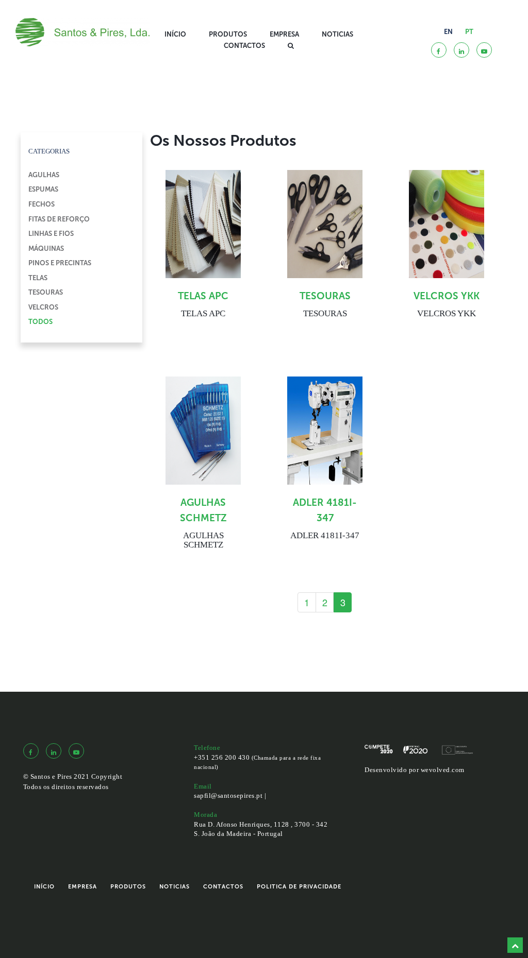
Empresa (284, 34)
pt (469, 32)
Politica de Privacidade (299, 886)
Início (175, 34)
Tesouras (45, 292)
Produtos (228, 34)
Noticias (337, 34)
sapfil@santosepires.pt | (230, 795)
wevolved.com (443, 770)
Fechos (41, 204)
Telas (37, 278)
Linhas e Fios (51, 233)
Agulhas (43, 175)
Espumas (43, 189)
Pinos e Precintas (59, 263)
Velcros (43, 307)
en (448, 32)
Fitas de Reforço (59, 219)
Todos (40, 322)
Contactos (244, 45)
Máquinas (46, 248)
